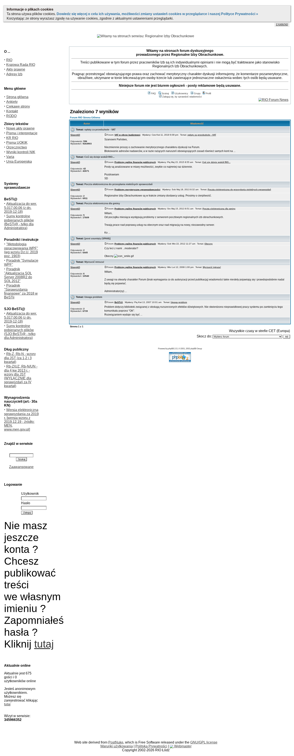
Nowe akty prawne (20, 128)
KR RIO (12, 138)
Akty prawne (15, 69)
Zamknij (282, 24)
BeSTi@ (119, 302)
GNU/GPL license (203, 742)
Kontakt (12, 111)
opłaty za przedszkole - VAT (100, 129)
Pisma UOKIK (17, 142)
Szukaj (165, 93)
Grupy (197, 93)
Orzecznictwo (16, 147)
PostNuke (115, 742)
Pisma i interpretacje (21, 133)
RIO (9, 60)
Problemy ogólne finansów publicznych (135, 162)
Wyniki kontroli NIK (20, 152)
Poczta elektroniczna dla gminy (102, 203)
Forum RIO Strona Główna (85, 117)
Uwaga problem (93, 297)
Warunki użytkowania (116, 746)
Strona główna (17, 97)
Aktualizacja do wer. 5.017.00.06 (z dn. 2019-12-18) (20, 207)
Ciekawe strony (18, 106)
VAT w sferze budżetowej (127, 135)
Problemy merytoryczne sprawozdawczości (137, 189)
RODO (11, 116)
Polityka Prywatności (151, 746)
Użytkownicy (181, 93)
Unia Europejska (19, 161)
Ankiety (12, 102)
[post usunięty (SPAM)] (97, 238)
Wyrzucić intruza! (94, 262)
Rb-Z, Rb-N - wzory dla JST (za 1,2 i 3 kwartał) (20, 358)
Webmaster (182, 746)
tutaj (44, 644)
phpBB (171, 348)
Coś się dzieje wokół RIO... (99, 157)
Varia (10, 157)
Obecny (208, 244)
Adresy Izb (14, 74)
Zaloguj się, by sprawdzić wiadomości (182, 96)
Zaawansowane (21, 467)
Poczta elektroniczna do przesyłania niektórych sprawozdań (118, 184)
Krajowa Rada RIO (20, 64)
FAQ (153, 93)
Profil (208, 93)
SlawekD (75, 135)
